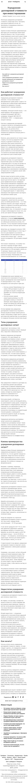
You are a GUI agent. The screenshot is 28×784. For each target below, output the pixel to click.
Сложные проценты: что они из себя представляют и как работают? (15, 737)
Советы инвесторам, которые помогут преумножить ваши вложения (13, 729)
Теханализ (10, 755)
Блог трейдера (14, 1)
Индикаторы (19, 755)
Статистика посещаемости (8, 770)
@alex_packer (14, 767)
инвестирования (19, 218)
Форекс (9, 757)
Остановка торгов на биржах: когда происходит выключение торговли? (14, 709)
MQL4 (15, 757)
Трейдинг (3, 755)
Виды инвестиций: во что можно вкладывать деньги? (13, 741)
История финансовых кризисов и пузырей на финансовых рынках (14, 720)
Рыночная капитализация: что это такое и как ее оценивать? (14, 745)
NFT (12, 759)
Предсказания (18, 759)
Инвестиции (7, 16)
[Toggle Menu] (2, 1)
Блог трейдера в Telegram (14, 761)
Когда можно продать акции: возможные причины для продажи (14, 712)
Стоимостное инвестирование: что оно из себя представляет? (14, 724)
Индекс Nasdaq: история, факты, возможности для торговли (14, 716)
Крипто (7, 759)
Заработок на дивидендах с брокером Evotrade (15, 733)
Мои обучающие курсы (14, 701)
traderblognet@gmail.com (10, 765)
